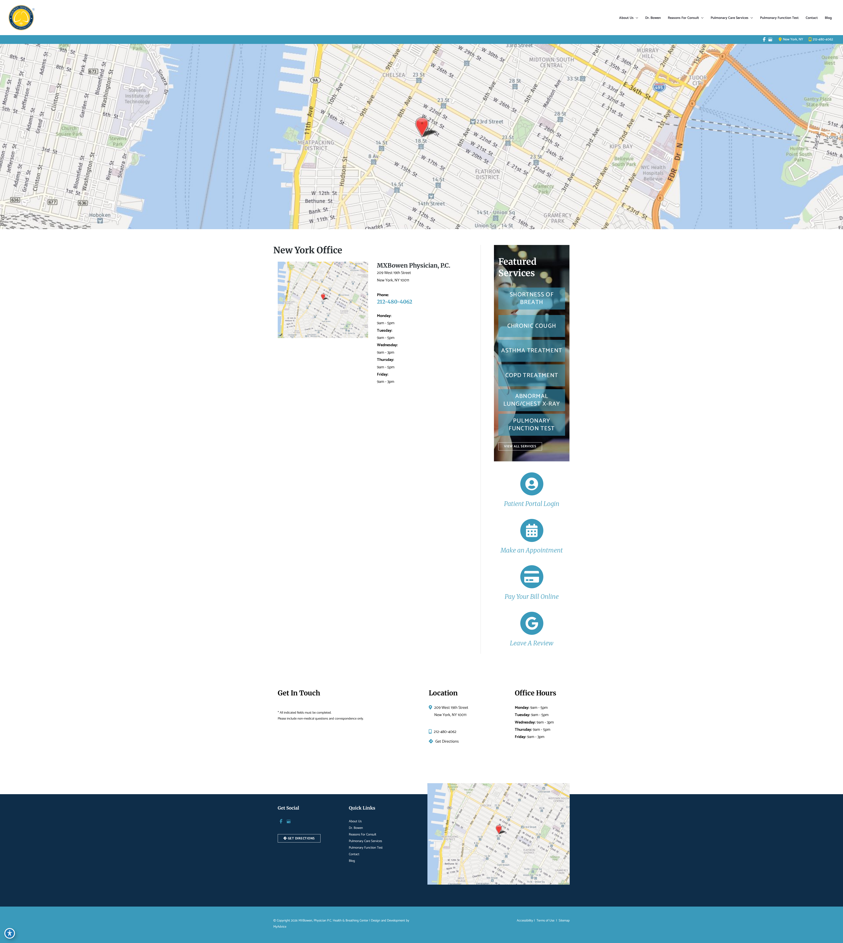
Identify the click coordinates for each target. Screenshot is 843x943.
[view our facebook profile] (764, 39)
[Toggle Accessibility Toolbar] (9, 933)
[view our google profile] (770, 39)
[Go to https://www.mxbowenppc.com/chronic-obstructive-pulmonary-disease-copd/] (531, 375)
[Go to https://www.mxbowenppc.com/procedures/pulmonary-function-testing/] (531, 425)
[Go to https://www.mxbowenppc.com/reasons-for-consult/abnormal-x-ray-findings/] (531, 400)
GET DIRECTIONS (301, 838)
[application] (636, 18)
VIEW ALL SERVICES (520, 446)
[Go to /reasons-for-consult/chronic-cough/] (531, 326)
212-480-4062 (823, 39)
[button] (520, 446)
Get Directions (447, 741)
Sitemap (564, 920)
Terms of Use (545, 920)
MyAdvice (279, 926)
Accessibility (525, 920)
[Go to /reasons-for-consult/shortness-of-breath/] (531, 299)
